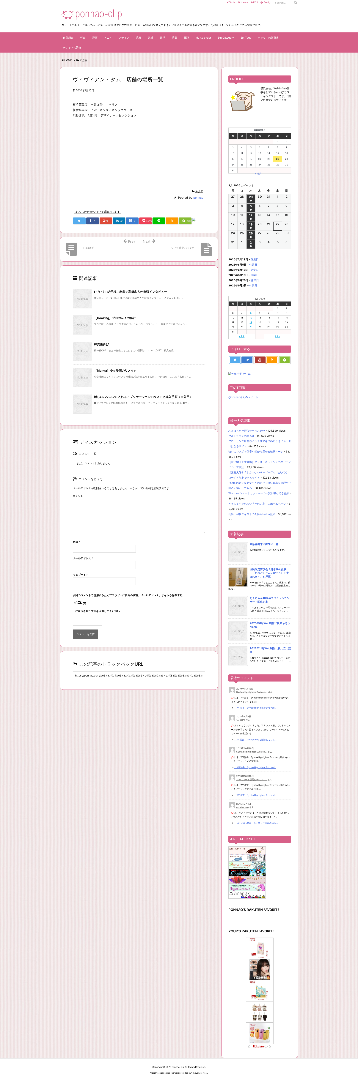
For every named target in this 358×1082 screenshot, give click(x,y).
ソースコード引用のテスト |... (251, 779)
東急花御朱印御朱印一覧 (264, 544)
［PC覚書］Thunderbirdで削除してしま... (255, 739)
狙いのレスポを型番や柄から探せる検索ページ (255, 451)
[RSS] (172, 220)
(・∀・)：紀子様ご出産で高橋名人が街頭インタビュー (130, 292)
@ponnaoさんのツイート (243, 397)
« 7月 (241, 336)
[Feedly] (284, 360)
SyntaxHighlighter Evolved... (251, 692)
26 (250, 327)
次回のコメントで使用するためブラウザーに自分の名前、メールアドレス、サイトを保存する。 (129, 595)
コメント (78, 495)
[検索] (295, 2)
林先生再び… (102, 344)
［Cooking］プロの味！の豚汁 (115, 318)
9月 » (277, 336)
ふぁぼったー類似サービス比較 (246, 430)
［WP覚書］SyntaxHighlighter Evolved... (255, 707)
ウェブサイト (80, 574)
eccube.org (242, 807)
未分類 (199, 191)
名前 (76, 541)
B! (243, 2)
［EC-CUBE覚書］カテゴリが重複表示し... (256, 822)
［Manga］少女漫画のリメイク (115, 370)
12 (251, 317)
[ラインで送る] (159, 220)
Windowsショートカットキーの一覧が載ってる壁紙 (258, 493)
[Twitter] (235, 360)
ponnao (198, 197)
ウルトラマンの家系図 (241, 435)
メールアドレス (83, 558)
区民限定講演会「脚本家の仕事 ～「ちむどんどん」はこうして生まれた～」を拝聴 (269, 573)
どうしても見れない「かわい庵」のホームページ (257, 503)
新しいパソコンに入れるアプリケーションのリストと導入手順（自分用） (143, 397)
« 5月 (258, 173)
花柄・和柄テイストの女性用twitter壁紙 (251, 514)
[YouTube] (259, 360)
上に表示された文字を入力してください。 (97, 611)
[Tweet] (79, 220)
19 (251, 322)
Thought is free (199, 1073)
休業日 (255, 259)
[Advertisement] (104, 153)
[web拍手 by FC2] (198, 221)
